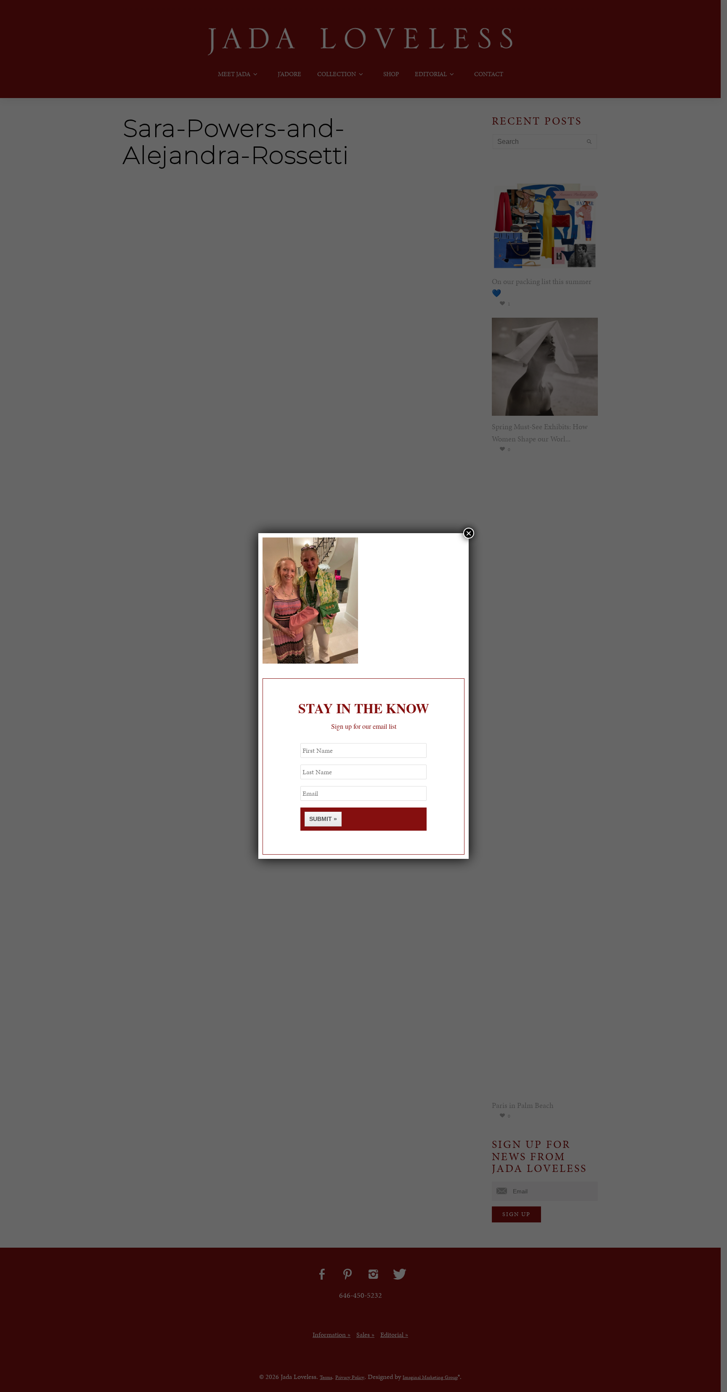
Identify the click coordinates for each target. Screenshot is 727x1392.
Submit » (323, 819)
